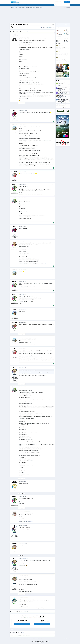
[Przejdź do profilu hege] (14, 528)
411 (14, 317)
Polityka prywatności (38, 641)
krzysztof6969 (60, 84)
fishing (59, 93)
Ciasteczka (47, 641)
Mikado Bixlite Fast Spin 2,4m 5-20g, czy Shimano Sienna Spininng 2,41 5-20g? (63, 100)
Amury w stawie (60, 95)
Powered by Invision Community (40, 642)
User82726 (59, 89)
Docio (59, 29)
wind (14, 367)
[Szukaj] (69, 5)
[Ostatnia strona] (21, 31)
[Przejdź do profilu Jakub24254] (57, 96)
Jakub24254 (60, 96)
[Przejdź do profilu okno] (14, 114)
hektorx (14, 597)
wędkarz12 (14, 543)
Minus (14, 309)
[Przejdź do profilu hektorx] (14, 600)
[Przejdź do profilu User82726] (57, 88)
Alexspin (59, 32)
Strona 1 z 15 (25, 31)
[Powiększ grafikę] (50, 112)
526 (14, 132)
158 (14, 192)
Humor (20, 27)
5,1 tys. (15, 376)
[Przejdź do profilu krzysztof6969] (57, 83)
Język (33, 641)
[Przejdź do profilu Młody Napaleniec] (14, 486)
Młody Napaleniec (14, 482)
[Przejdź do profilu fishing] (57, 93)
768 (14, 534)
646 (14, 118)
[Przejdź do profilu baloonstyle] (14, 128)
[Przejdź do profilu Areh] (14, 244)
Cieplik (59, 102)
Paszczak (14, 184)
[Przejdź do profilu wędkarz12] (14, 514)
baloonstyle (14, 124)
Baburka (67, 32)
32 (14, 551)
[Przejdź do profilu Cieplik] (57, 100)
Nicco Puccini (14, 171)
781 (14, 179)
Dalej (20, 31)
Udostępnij (43, 27)
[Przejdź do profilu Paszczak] (14, 188)
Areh (14, 241)
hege (14, 525)
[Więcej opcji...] (53, 34)
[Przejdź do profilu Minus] (14, 313)
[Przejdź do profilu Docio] (57, 30)
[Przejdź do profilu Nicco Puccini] (14, 175)
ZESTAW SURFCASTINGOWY (62, 92)
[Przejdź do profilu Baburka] (64, 33)
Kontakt (43, 641)
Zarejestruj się (67, 1)
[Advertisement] (40, 15)
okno (14, 110)
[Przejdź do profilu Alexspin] (57, 33)
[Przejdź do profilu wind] (14, 371)
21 (14, 490)
